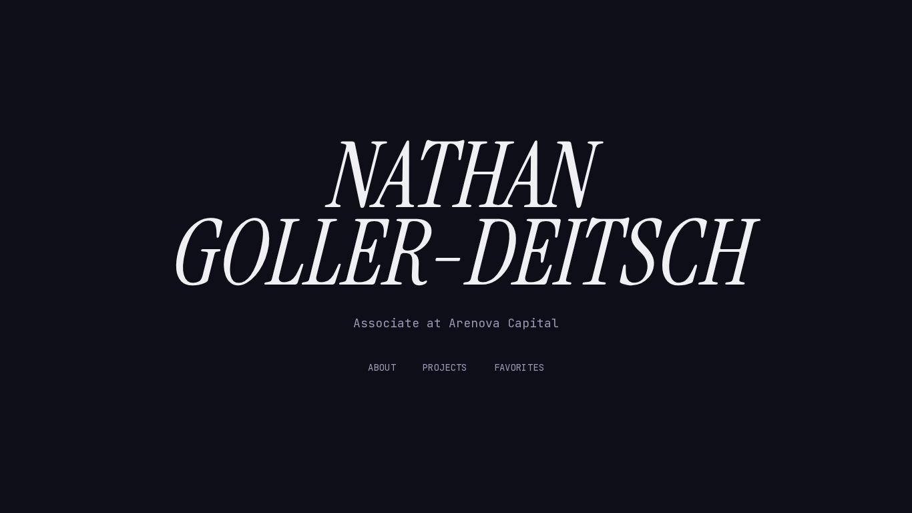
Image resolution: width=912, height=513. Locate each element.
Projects (445, 367)
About (382, 367)
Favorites (519, 367)
